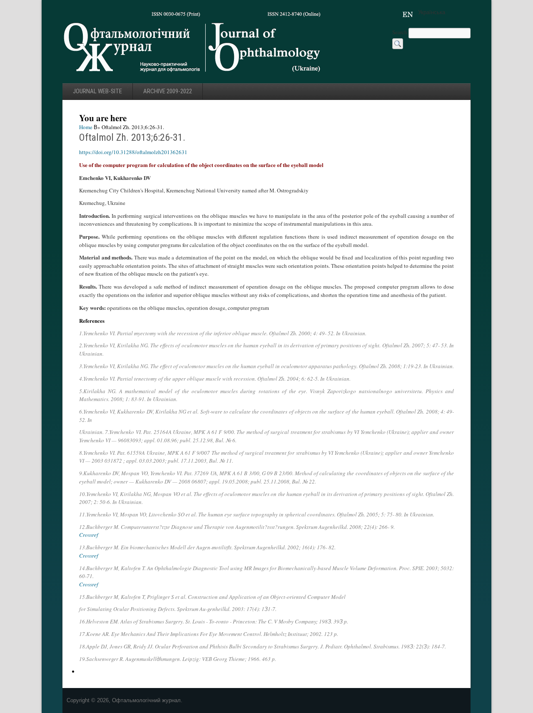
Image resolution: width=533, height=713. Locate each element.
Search (400, 32)
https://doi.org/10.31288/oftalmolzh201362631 (133, 152)
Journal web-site (97, 91)
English (408, 15)
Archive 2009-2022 (167, 91)
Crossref (88, 534)
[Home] (192, 74)
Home (85, 127)
